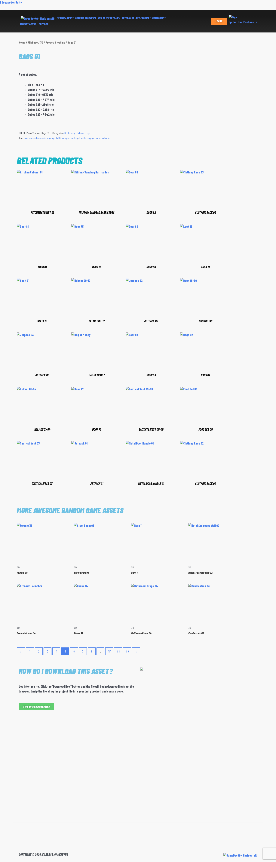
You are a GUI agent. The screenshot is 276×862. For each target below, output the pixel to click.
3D (41, 42)
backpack (41, 137)
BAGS (58, 137)
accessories (29, 137)
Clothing (60, 42)
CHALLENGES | (158, 18)
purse (98, 137)
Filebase (33, 42)
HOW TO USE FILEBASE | (109, 18)
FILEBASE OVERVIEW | (85, 18)
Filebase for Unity (11, 2)
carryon (65, 137)
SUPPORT (43, 24)
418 (118, 651)
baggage (51, 137)
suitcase (106, 137)
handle (82, 137)
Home (22, 42)
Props (49, 42)
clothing (74, 137)
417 (109, 651)
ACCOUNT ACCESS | (28, 24)
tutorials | (128, 18)
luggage (90, 137)
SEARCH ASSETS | (65, 18)
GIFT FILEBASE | (143, 18)
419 (127, 651)
